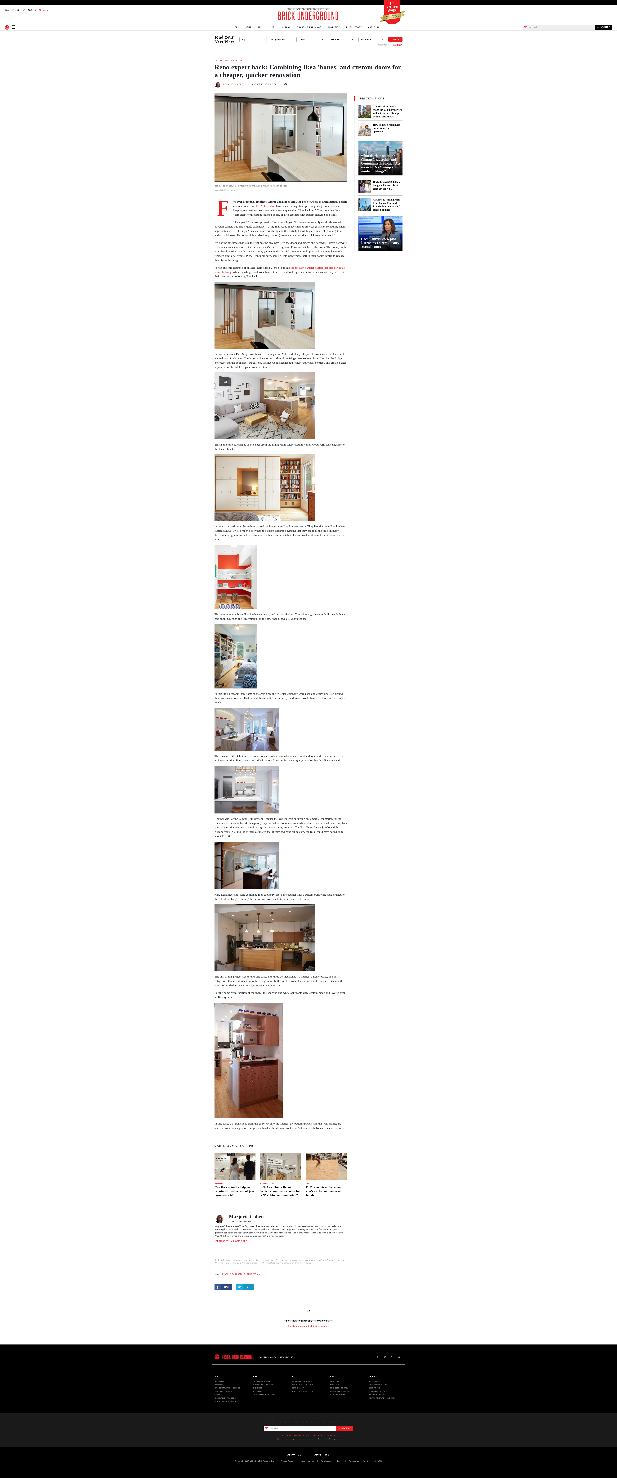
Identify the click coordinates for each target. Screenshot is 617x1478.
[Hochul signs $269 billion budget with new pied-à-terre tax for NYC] (364, 186)
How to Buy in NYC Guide (225, 1401)
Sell (260, 27)
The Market (219, 1381)
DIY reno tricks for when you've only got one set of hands (323, 1191)
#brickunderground (319, 1326)
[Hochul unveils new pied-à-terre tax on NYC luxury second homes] (380, 233)
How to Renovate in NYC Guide (382, 1398)
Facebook (13, 10)
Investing (219, 1385)
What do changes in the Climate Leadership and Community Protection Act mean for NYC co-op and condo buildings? (380, 163)
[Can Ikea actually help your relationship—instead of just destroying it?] (235, 1166)
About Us (374, 27)
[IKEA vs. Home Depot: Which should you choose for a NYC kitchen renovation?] (280, 1166)
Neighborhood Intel (339, 1388)
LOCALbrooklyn (265, 206)
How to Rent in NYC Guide (264, 1395)
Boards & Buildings (309, 27)
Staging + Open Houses (302, 1381)
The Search (258, 1391)
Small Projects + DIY (378, 1385)
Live (272, 27)
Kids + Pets (334, 1385)
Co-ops (218, 1395)
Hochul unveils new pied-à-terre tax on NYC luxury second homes (380, 243)
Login (339, 1461)
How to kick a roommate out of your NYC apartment (386, 128)
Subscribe (344, 1428)
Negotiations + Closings (302, 1385)
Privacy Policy (287, 1461)
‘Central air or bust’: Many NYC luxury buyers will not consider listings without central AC (387, 111)
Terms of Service (307, 1461)
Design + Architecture (378, 1391)
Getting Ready (298, 1388)
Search (395, 39)
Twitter (18, 10)
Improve (286, 27)
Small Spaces (374, 1381)
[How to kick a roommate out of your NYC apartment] (364, 129)
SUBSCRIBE (603, 27)
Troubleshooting (337, 1395)
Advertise (334, 27)
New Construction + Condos (227, 1388)
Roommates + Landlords (263, 1385)
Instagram (24, 10)
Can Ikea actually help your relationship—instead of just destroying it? (234, 1191)
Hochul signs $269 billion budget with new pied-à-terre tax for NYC (386, 185)
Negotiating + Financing (225, 1398)
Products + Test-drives (340, 1391)
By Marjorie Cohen (234, 84)
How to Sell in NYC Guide (302, 1391)
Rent (248, 27)
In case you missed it (228, 61)
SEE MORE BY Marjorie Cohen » (233, 1241)
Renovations (374, 1388)
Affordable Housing (223, 1391)
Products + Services (377, 1395)
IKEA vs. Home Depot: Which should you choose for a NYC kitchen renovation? (280, 1191)
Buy (237, 27)
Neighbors (334, 1381)
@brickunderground (298, 1326)
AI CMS (378, 1461)
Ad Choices (326, 1461)
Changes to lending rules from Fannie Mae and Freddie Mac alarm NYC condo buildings (386, 204)
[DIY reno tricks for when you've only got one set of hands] (326, 1166)
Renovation (267, 1183)
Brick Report (354, 27)
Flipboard (32, 10)
